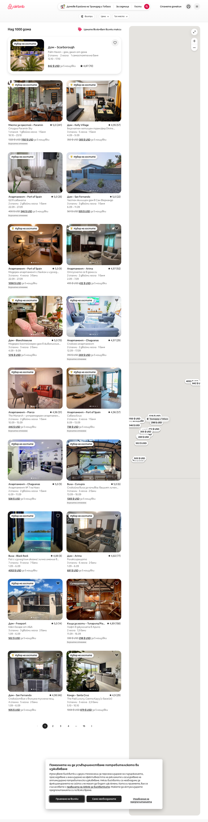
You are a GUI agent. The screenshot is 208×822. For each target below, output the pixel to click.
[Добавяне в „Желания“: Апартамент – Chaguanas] (116, 300)
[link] (38, 726)
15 (84, 726)
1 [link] (45, 726)
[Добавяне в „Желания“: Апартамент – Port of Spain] (58, 156)
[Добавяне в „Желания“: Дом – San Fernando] (116, 156)
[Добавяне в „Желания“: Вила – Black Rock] (58, 515)
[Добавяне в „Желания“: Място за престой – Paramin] (58, 84)
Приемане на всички (67, 798)
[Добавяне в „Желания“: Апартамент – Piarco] (58, 371)
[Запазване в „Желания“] (115, 42)
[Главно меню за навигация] (197, 6)
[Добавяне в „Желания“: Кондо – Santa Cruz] (116, 655)
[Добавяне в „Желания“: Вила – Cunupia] (116, 443)
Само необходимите (104, 798)
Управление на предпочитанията (141, 800)
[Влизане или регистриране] (188, 6)
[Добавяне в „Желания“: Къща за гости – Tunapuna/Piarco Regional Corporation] (116, 583)
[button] (54, 65)
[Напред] (91, 726)
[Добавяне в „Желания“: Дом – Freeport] (58, 583)
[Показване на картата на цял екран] (194, 32)
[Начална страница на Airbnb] (16, 6)
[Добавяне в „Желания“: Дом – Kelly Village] (116, 84)
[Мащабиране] (194, 41)
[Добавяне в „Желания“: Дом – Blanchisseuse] (58, 300)
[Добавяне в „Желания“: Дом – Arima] (116, 515)
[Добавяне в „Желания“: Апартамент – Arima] (116, 228)
